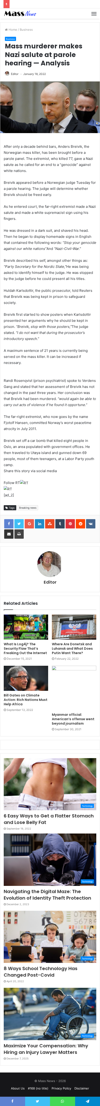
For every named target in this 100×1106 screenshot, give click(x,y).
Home (12, 29)
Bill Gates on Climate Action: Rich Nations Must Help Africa (25, 699)
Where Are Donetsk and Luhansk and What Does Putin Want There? (72, 648)
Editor (14, 74)
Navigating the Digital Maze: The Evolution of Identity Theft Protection (47, 894)
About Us (18, 1088)
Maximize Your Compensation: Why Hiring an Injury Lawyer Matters (46, 1049)
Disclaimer (81, 1088)
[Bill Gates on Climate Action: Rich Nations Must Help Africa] (26, 678)
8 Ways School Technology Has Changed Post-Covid (40, 971)
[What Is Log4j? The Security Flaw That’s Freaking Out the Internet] (26, 627)
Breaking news (28, 507)
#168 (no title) (38, 1088)
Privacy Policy (61, 1088)
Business (26, 29)
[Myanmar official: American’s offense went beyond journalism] (74, 688)
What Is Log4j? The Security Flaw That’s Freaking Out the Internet (25, 648)
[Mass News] (19, 14)
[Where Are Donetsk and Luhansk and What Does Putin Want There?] (74, 627)
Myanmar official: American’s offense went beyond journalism (73, 719)
